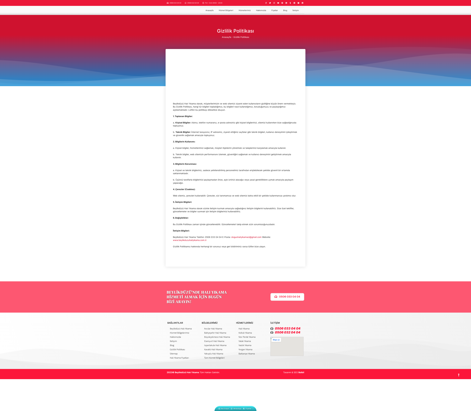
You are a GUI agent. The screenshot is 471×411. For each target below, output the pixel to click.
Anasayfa (209, 10)
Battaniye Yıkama (247, 353)
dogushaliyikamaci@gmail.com (246, 237)
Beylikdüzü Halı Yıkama (181, 328)
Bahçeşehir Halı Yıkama (215, 332)
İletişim (296, 10)
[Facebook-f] (266, 3)
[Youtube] (278, 3)
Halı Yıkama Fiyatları (179, 357)
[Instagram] (274, 3)
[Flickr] (298, 3)
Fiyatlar (274, 10)
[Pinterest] (282, 3)
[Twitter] (270, 3)
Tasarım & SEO (293, 372)
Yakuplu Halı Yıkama (213, 353)
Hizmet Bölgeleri (226, 10)
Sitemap (174, 353)
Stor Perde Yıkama (247, 337)
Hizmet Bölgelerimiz (179, 332)
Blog (285, 10)
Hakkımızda (261, 10)
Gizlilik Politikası (177, 349)
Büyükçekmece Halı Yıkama (217, 337)
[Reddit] (294, 3)
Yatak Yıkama (245, 341)
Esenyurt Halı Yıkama (214, 341)
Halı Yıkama (244, 328)
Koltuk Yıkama (245, 332)
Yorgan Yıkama (245, 349)
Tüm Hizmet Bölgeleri (214, 357)
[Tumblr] (290, 3)
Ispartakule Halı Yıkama (215, 345)
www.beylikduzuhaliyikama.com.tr (190, 240)
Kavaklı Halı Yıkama (213, 349)
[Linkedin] (286, 3)
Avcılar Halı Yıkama (213, 328)
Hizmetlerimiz (245, 10)
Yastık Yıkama (245, 345)
